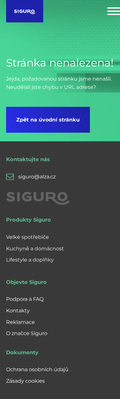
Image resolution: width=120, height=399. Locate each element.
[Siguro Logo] (25, 11)
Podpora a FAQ (25, 299)
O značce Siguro (26, 333)
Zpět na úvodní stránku (48, 120)
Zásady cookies (25, 381)
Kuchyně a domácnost (35, 249)
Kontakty (18, 311)
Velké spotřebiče (27, 237)
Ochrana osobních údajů (37, 369)
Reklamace (20, 322)
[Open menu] (113, 11)
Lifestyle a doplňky (30, 260)
